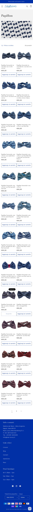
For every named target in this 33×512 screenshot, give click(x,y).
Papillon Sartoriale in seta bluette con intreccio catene (24, 67)
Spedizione (6, 458)
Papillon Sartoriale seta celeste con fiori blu (23, 125)
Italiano (23, 497)
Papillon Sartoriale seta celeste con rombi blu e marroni (8, 156)
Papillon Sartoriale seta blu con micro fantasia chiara (8, 306)
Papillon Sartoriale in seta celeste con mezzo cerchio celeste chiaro (23, 96)
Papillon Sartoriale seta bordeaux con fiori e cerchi (23, 365)
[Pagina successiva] (21, 411)
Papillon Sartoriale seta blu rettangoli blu (23, 305)
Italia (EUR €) (10, 497)
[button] (2, 6)
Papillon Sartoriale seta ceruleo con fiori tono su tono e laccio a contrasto (8, 276)
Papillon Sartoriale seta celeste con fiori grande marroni (8, 187)
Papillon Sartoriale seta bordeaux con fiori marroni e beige (8, 365)
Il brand (5, 447)
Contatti (5, 455)
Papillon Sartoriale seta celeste (23, 186)
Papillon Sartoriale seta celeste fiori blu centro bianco (23, 246)
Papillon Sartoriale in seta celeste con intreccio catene (8, 96)
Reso (4, 462)
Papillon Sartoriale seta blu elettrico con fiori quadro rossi (8, 335)
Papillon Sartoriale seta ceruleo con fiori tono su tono (24, 276)
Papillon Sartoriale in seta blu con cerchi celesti (7, 67)
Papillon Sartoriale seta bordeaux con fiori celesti (23, 395)
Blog (4, 451)
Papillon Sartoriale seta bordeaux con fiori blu (23, 334)
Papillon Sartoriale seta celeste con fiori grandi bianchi (8, 126)
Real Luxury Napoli (13, 509)
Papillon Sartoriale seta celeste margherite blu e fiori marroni (8, 246)
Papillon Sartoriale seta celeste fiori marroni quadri (23, 217)
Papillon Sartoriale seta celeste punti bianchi (8, 216)
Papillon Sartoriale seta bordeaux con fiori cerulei (8, 395)
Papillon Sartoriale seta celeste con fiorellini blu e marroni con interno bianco (24, 157)
